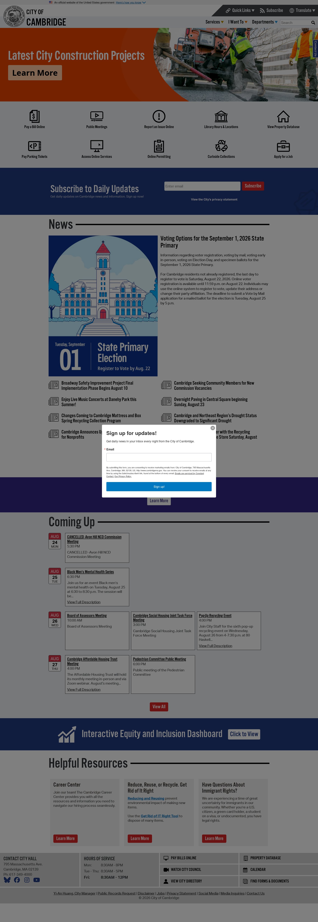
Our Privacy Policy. (123, 476)
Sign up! (159, 486)
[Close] (213, 428)
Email (110, 449)
